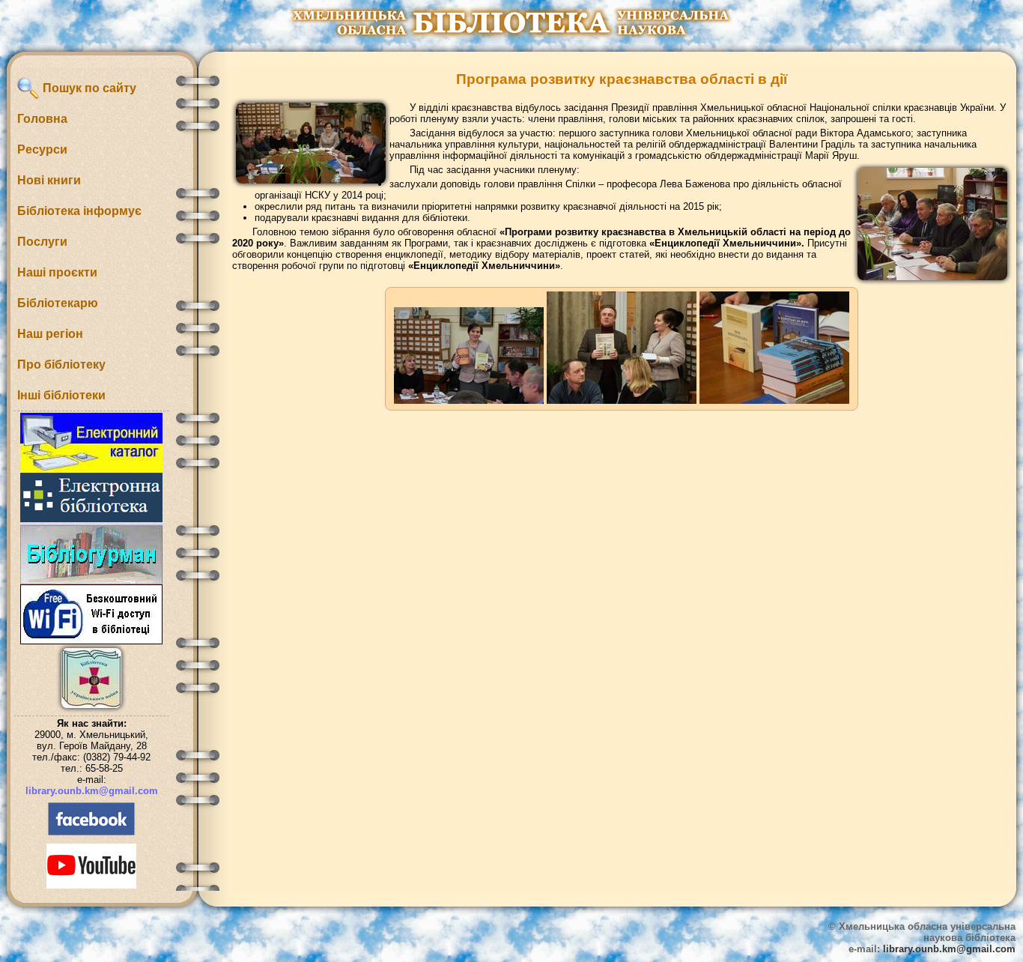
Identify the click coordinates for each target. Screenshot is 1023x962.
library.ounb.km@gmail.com (91, 790)
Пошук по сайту (88, 88)
